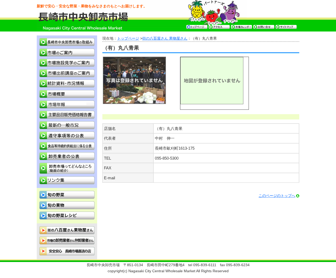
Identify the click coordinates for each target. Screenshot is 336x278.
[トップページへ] (83, 20)
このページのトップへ (277, 196)
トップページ (128, 38)
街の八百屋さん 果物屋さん (164, 38)
